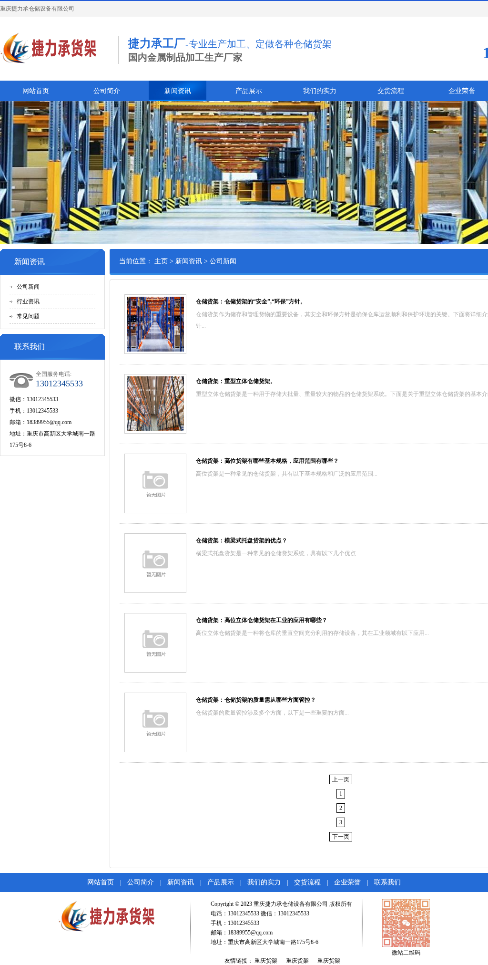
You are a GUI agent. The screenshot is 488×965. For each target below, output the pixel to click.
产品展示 (248, 90)
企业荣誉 (347, 882)
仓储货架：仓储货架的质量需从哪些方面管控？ (256, 699)
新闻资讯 (177, 90)
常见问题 (28, 316)
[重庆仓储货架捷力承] (54, 48)
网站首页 (35, 90)
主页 (161, 261)
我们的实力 (319, 90)
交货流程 (390, 90)
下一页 (340, 836)
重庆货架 (265, 960)
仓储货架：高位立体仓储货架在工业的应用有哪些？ (261, 620)
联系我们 (387, 882)
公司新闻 (28, 286)
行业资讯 (28, 301)
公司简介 (106, 90)
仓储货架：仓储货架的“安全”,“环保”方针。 (251, 301)
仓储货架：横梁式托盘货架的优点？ (241, 540)
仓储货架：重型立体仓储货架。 (236, 381)
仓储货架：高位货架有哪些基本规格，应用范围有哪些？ (267, 460)
